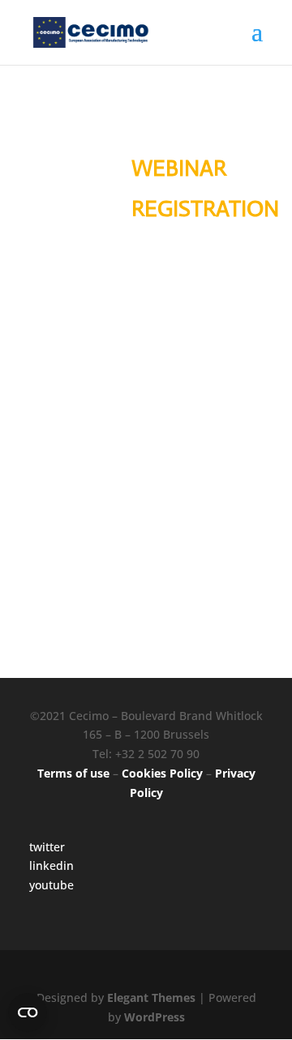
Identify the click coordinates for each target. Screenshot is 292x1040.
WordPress (154, 1017)
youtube (51, 885)
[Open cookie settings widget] (27, 1012)
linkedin (51, 865)
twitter (47, 847)
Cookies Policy (162, 773)
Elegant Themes (151, 997)
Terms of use (73, 773)
